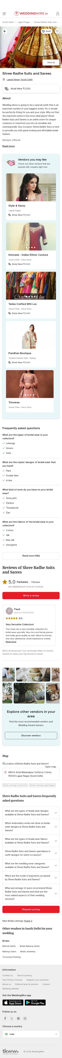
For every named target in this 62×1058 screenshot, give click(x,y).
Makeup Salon (9, 951)
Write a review (31, 595)
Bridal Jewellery (27, 951)
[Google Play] (35, 1005)
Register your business (38, 980)
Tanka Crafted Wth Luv (22, 304)
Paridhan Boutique (19, 353)
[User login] (58, 13)
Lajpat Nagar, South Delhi (20, 79)
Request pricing (31, 909)
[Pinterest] (18, 1018)
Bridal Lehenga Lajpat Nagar (42, 785)
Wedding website (10, 988)
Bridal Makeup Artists (30, 946)
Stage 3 (28, 920)
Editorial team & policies (26, 984)
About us (6, 984)
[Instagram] (25, 1018)
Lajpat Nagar (24, 22)
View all (51, 62)
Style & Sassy (16, 205)
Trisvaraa (14, 402)
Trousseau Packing (11, 957)
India (12, 1034)
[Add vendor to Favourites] (57, 31)
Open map (50, 766)
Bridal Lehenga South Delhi (15, 785)
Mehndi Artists (9, 946)
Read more (8, 146)
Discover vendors (31, 735)
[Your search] (4, 31)
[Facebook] (5, 1018)
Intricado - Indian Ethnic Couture (28, 254)
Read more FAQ (31, 555)
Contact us (7, 975)
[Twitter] (11, 1018)
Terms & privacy (24, 975)
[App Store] (12, 1005)
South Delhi (8, 22)
